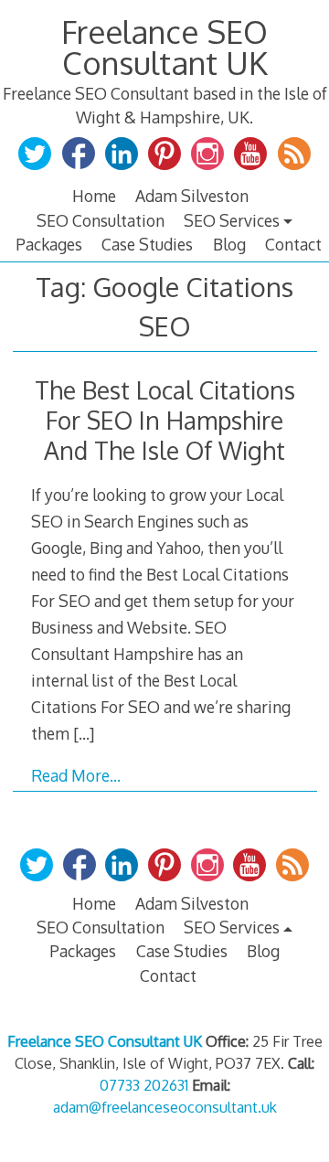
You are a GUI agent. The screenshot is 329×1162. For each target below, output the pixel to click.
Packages (49, 244)
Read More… (76, 775)
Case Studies (147, 244)
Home (94, 196)
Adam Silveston (192, 196)
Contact (293, 244)
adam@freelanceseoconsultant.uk (165, 1107)
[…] (83, 733)
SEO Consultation (100, 220)
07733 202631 (144, 1085)
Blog (229, 244)
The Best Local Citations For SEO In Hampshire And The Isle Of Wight (165, 420)
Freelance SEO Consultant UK (164, 47)
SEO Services (232, 220)
